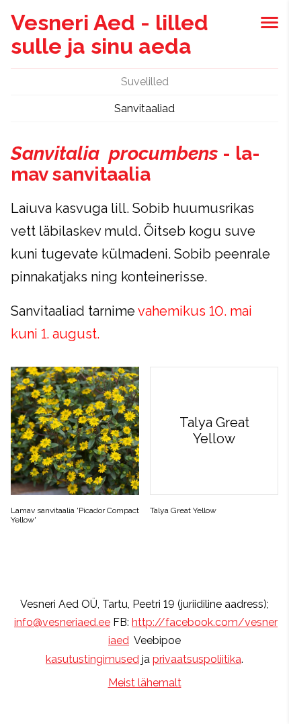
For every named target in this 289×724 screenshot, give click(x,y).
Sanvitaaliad (144, 108)
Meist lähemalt (144, 682)
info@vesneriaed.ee (62, 622)
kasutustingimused (92, 659)
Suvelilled (145, 81)
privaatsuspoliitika (197, 659)
